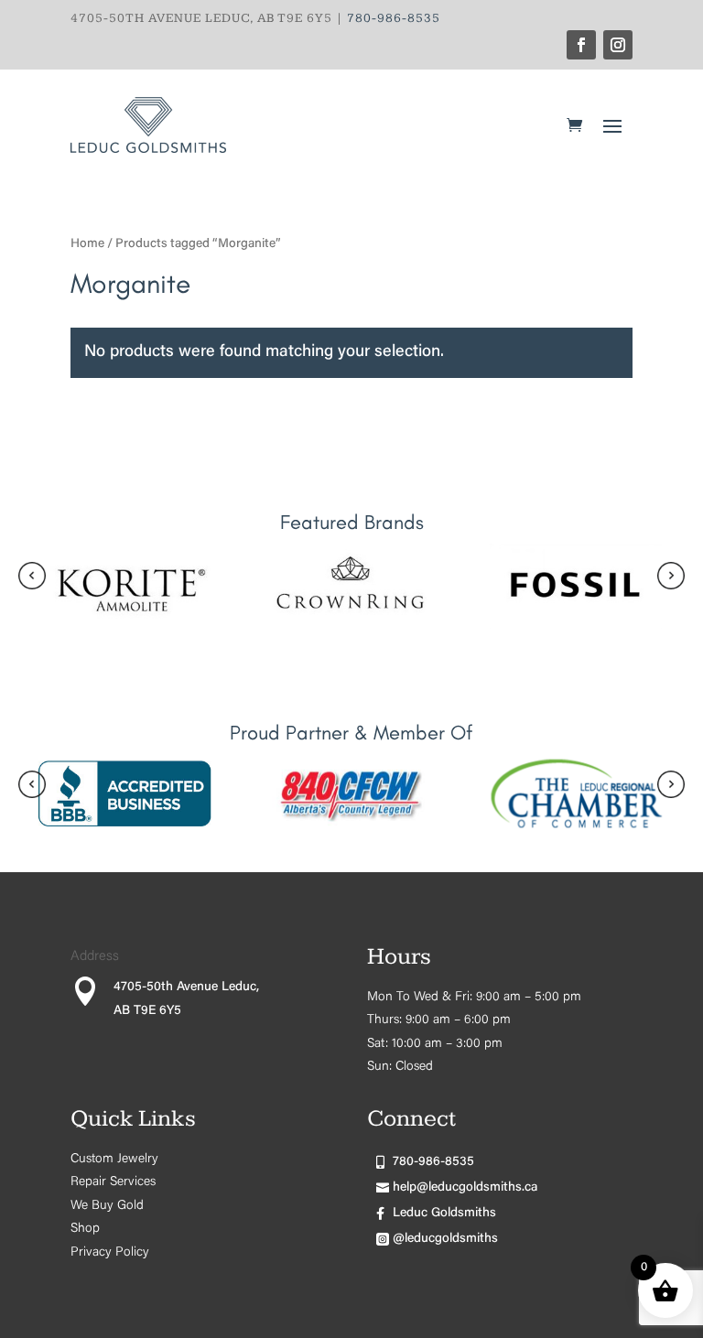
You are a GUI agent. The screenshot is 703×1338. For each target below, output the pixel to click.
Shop (85, 1229)
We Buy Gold (107, 1206)
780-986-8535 (393, 18)
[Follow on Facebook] (581, 44)
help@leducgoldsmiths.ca (465, 1188)
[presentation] (32, 580)
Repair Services (113, 1182)
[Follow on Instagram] (618, 44)
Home (87, 244)
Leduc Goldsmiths (444, 1213)
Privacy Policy (109, 1252)
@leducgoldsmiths (445, 1239)
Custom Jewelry (114, 1159)
